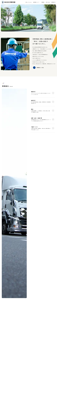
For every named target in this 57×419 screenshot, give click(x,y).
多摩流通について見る (40, 67)
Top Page (55, 415)
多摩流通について (36, 2)
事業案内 (43, 2)
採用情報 (52, 2)
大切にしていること (28, 2)
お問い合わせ (48, 2)
